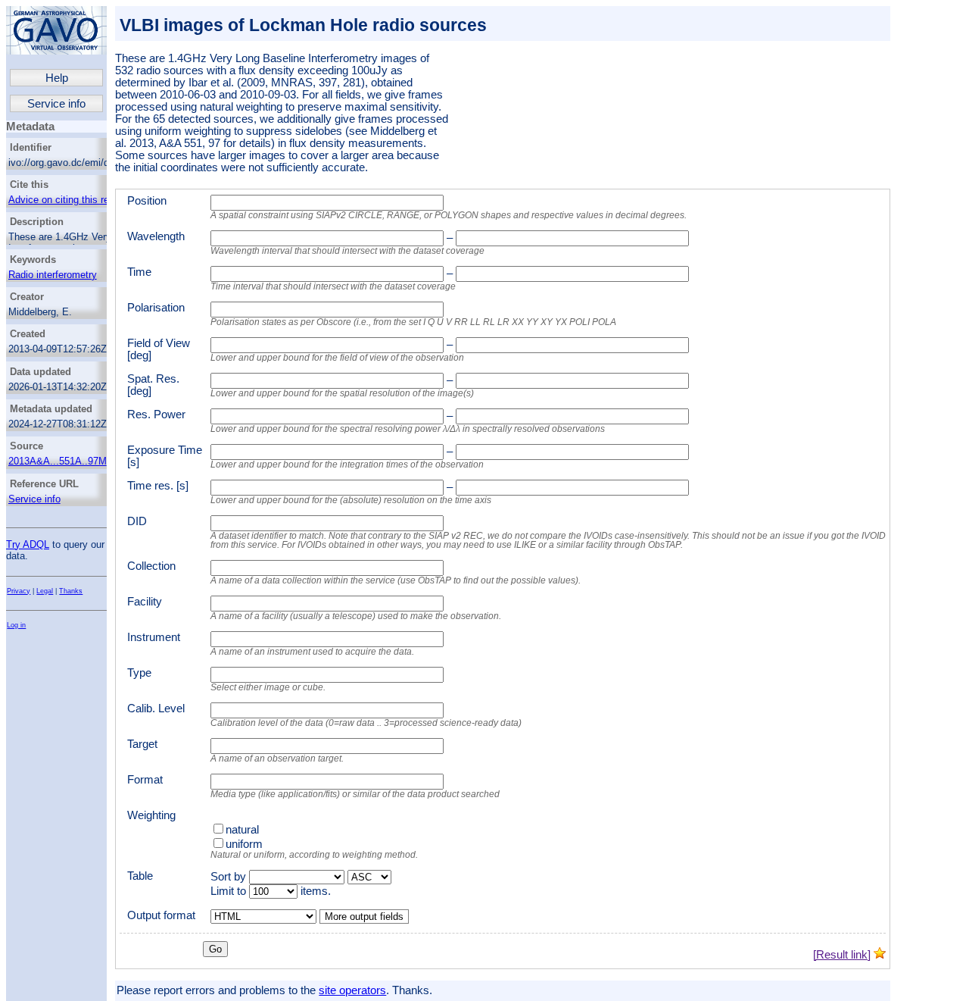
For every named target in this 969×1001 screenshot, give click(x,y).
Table (140, 876)
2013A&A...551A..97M (57, 461)
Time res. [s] (158, 486)
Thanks (71, 591)
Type (139, 673)
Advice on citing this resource (73, 199)
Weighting (151, 815)
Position (147, 201)
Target (142, 744)
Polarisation (156, 308)
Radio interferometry (52, 274)
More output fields (364, 916)
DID (137, 521)
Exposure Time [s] (164, 456)
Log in (16, 625)
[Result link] (842, 955)
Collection (151, 566)
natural (242, 830)
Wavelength (156, 236)
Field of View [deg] (158, 349)
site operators (352, 990)
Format (145, 780)
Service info (56, 104)
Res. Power (156, 414)
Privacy (18, 591)
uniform (244, 844)
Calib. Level (156, 708)
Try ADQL (27, 544)
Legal (44, 591)
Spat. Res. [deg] (153, 385)
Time (139, 272)
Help (56, 78)
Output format (161, 915)
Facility (144, 602)
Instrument (153, 637)
